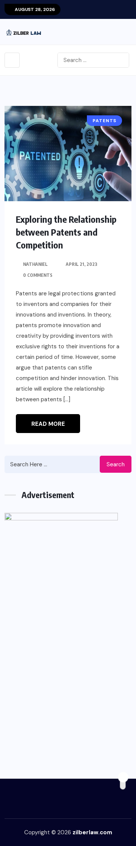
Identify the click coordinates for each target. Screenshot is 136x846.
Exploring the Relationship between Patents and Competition (66, 231)
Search (116, 464)
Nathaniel (35, 264)
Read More (48, 424)
